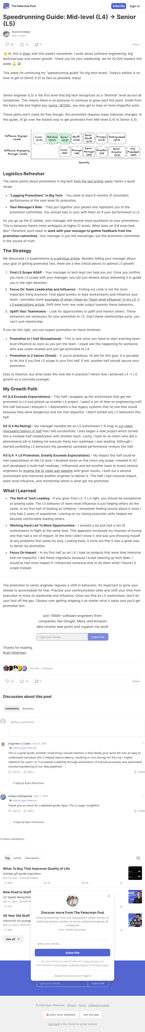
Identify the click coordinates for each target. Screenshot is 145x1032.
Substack (53, 1024)
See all (10, 939)
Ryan (26, 54)
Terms (82, 1005)
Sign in (135, 6)
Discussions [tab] (32, 858)
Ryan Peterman (21, 32)
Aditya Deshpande (20, 796)
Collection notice (98, 1005)
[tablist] (19, 708)
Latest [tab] (17, 858)
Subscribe (119, 6)
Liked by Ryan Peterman (25, 747)
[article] (72, 875)
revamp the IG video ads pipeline (48, 471)
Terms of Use (90, 961)
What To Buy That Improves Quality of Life (36, 868)
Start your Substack (63, 1014)
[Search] (138, 858)
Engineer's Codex (19, 743)
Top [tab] (7, 858)
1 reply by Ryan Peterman (28, 783)
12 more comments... (13, 839)
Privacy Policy (101, 965)
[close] (109, 896)
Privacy (71, 1005)
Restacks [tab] (27, 708)
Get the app (91, 1014)
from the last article (88, 181)
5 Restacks (47, 668)
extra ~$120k (59, 105)
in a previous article (65, 258)
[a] (135, 920)
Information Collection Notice (71, 965)
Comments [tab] (12, 708)
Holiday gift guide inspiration (22, 873)
